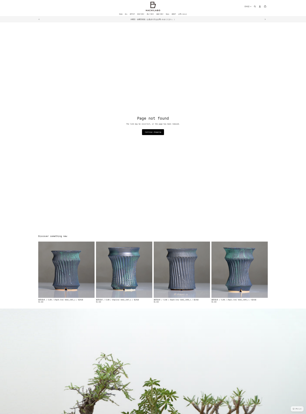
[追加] (91, 294)
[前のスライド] (39, 19)
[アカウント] (259, 6)
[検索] (254, 6)
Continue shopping (153, 132)
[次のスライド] (265, 19)
